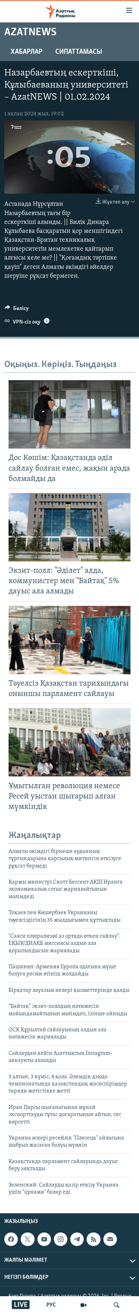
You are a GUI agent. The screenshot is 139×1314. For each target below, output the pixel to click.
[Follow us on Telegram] (77, 1239)
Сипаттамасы (78, 52)
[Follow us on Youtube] (44, 1239)
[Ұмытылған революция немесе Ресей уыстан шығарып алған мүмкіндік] (69, 742)
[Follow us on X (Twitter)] (27, 1239)
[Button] (17, 310)
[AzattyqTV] (83, 1305)
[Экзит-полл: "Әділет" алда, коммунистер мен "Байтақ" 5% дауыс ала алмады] (69, 527)
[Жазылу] (110, 1239)
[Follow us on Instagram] (60, 1239)
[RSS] (93, 1239)
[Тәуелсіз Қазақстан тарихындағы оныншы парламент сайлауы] (69, 640)
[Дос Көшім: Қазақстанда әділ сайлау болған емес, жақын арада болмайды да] (69, 414)
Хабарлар (26, 52)
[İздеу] (116, 1305)
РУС (51, 1305)
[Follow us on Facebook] (11, 1239)
